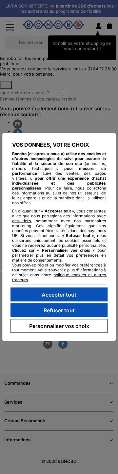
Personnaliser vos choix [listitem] (59, 326)
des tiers (21, 220)
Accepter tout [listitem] (59, 294)
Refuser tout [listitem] (59, 310)
